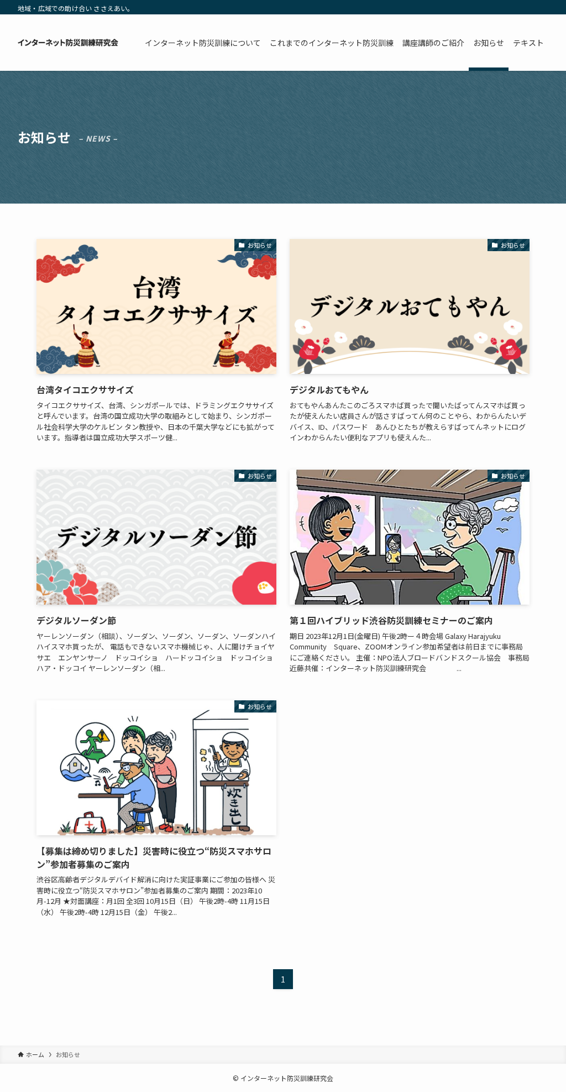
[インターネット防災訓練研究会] (68, 42)
